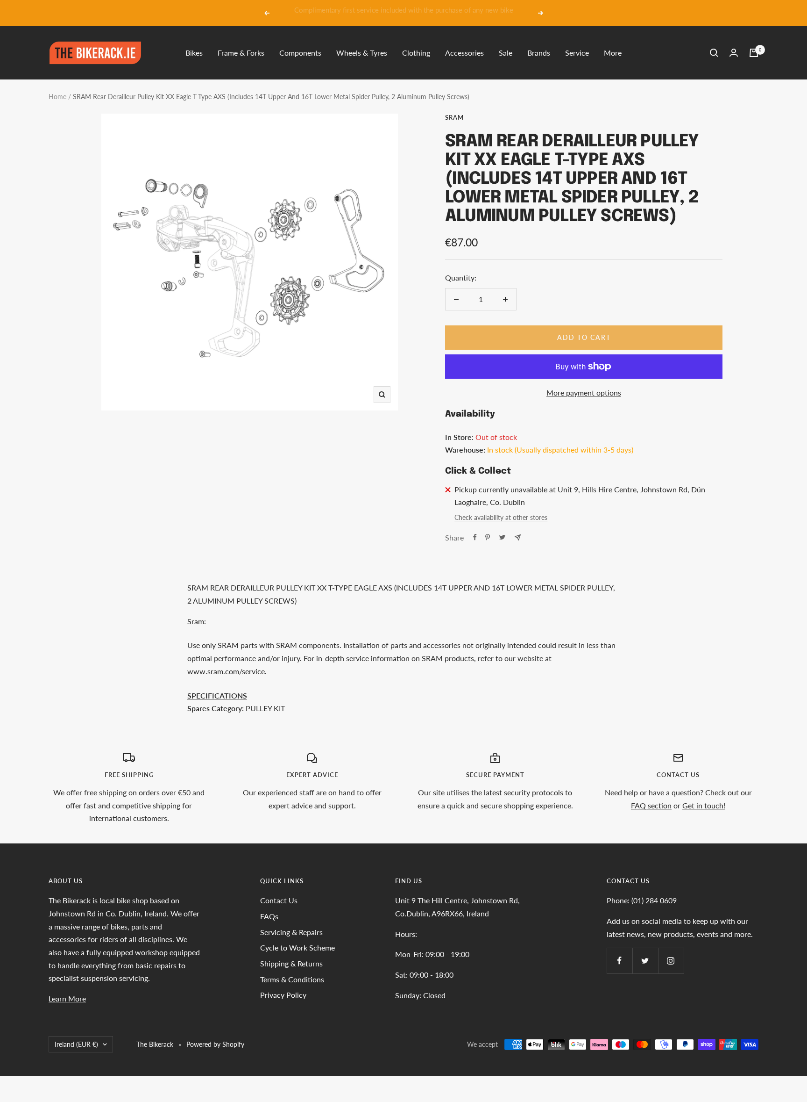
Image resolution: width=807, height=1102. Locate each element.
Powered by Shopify (215, 1044)
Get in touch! (703, 805)
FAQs (269, 916)
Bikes (194, 52)
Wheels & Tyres (361, 52)
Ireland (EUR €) (76, 1044)
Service (577, 52)
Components (300, 52)
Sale (505, 52)
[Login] (733, 53)
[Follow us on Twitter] (645, 960)
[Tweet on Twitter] (502, 537)
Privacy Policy (283, 994)
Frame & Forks (241, 52)
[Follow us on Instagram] (671, 960)
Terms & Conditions (292, 979)
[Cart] (753, 53)
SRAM (454, 117)
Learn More (67, 998)
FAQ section (651, 805)
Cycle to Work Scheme (297, 947)
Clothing (416, 52)
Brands (538, 52)
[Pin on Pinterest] (487, 537)
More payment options (583, 392)
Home (57, 97)
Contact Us (278, 900)
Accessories (464, 52)
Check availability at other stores (500, 517)
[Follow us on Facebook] (619, 960)
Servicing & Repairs (291, 932)
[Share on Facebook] (475, 537)
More (613, 52)
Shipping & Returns (291, 963)
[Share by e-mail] (518, 537)
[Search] (714, 53)
